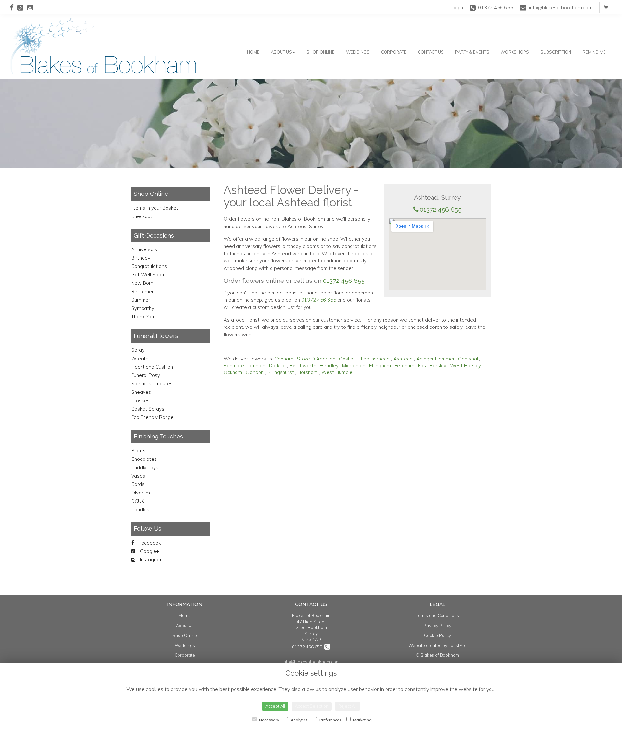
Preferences (329, 719)
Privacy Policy (437, 625)
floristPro (457, 645)
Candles (140, 509)
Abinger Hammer (435, 359)
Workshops (515, 52)
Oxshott (348, 359)
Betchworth (302, 365)
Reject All (347, 706)
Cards (137, 484)
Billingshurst (280, 372)
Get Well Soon (147, 274)
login (458, 8)
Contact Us (431, 52)
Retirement (143, 291)
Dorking (277, 365)
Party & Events (472, 52)
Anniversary (144, 249)
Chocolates (144, 459)
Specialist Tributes (152, 384)
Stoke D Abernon (316, 359)
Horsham (307, 372)
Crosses (140, 400)
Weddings (358, 52)
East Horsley (432, 365)
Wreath (139, 358)
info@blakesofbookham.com (311, 661)
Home (253, 52)
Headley (329, 365)
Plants (138, 451)
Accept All (275, 706)
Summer (140, 300)
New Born (142, 283)
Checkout (141, 216)
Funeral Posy (145, 375)
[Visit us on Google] (22, 7)
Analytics (299, 719)
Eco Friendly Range (152, 417)
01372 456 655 (441, 209)
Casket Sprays (147, 409)
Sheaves (141, 392)
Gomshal (468, 359)
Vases (138, 476)
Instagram (151, 560)
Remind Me (594, 52)
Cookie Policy (437, 635)
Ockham (233, 372)
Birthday (140, 258)
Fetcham (404, 365)
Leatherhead (375, 359)
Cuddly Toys (144, 467)
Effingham (380, 365)
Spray (137, 350)
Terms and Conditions (437, 615)
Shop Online (320, 52)
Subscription (555, 52)
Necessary (268, 719)
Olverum (140, 493)
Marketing (362, 719)
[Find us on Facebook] (13, 7)
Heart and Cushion (152, 367)
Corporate (394, 52)
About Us (281, 52)
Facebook (149, 543)
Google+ (149, 551)
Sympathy (142, 308)
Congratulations (149, 266)
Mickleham (353, 365)
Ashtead (403, 359)
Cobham (283, 359)
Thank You (142, 317)
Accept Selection (311, 706)
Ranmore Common (244, 365)
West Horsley (465, 365)
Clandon (255, 372)
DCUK (137, 501)
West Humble (336, 372)
